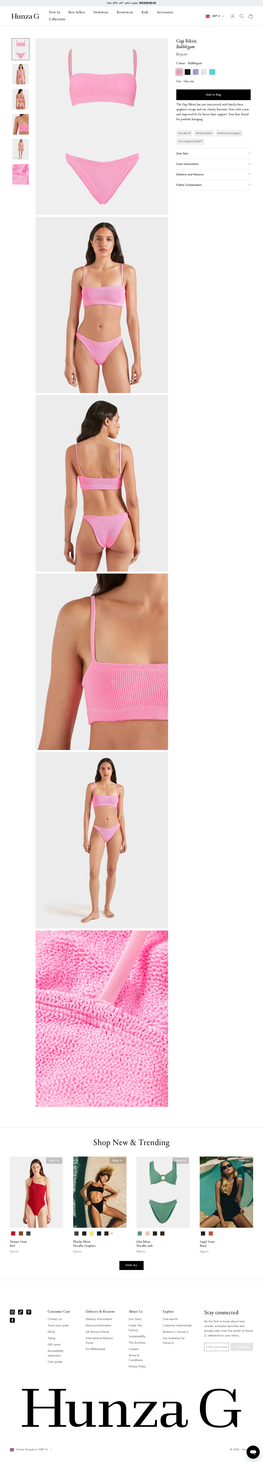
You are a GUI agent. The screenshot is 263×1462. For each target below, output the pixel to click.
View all (131, 1265)
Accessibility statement (55, 1353)
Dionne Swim (18, 1244)
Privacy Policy (137, 1366)
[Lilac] (196, 72)
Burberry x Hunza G (175, 1332)
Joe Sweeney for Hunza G (174, 1340)
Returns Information (99, 1325)
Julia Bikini (144, 1244)
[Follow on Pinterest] (28, 1312)
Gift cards (54, 1345)
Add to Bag (213, 95)
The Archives (137, 1343)
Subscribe (242, 1347)
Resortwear (125, 13)
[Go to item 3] (20, 99)
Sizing (51, 1338)
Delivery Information (99, 1319)
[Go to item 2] (20, 74)
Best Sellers (76, 13)
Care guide (55, 1362)
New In (54, 13)
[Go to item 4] (20, 124)
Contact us (55, 1319)
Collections (57, 19)
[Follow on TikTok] (20, 1312)
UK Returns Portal (97, 1332)
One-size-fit (170, 1319)
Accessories (165, 13)
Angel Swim (207, 1244)
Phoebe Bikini (84, 1244)
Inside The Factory (135, 1328)
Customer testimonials (177, 1325)
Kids (145, 13)
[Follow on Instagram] (12, 1312)
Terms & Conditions (136, 1357)
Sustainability (137, 1336)
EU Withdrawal (95, 1349)
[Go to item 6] (20, 174)
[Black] (188, 72)
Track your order (58, 1325)
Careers (134, 1349)
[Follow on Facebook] (12, 1320)
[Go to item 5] (20, 149)
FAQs (51, 1332)
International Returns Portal (99, 1340)
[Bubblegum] (179, 72)
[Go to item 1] (20, 49)
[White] (204, 72)
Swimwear (100, 13)
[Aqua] (212, 72)
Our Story (135, 1319)
